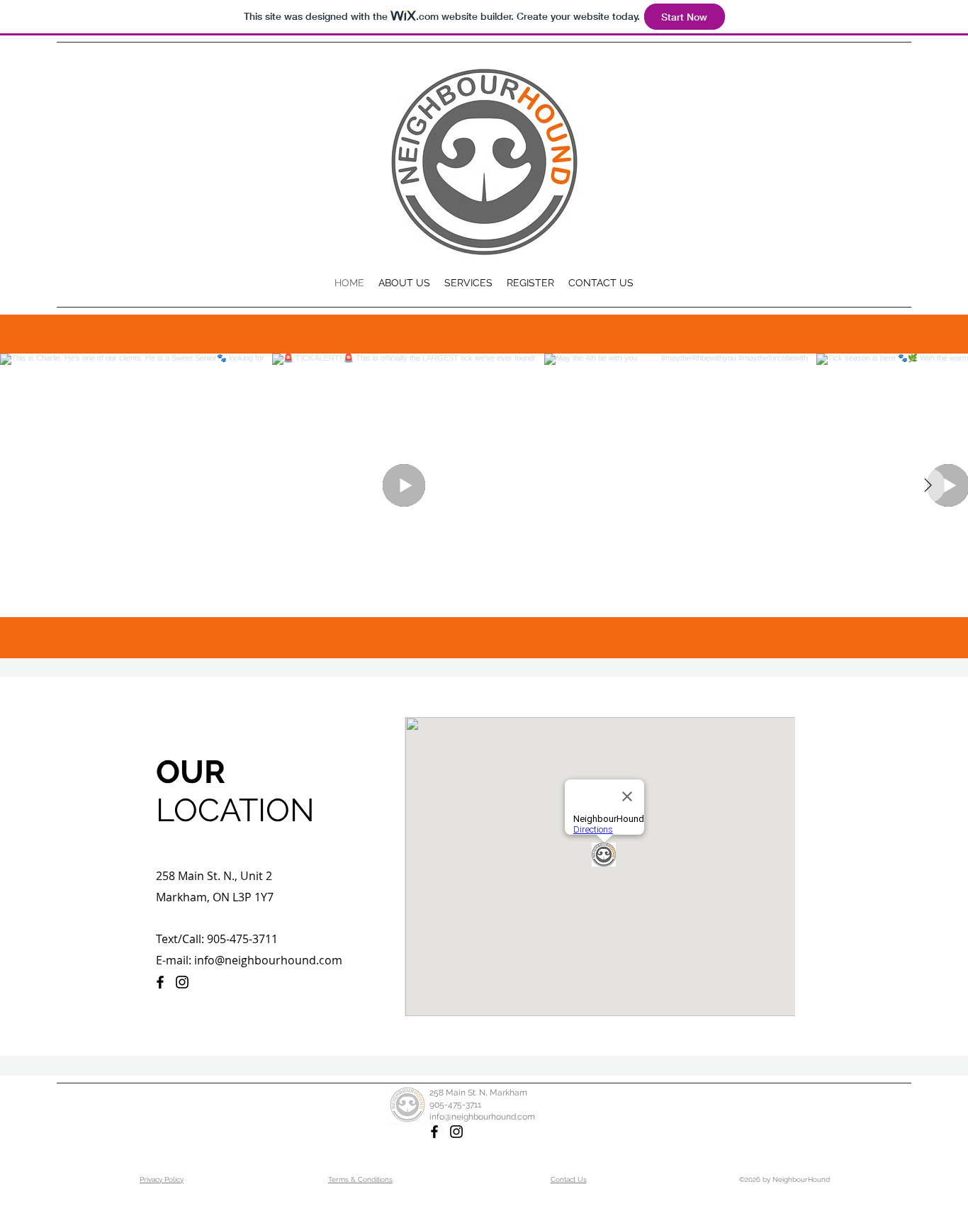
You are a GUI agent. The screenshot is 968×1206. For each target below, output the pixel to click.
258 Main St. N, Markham (478, 1093)
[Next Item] (927, 485)
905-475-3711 (455, 1105)
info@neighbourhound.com (268, 960)
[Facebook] (160, 982)
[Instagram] (182, 982)
